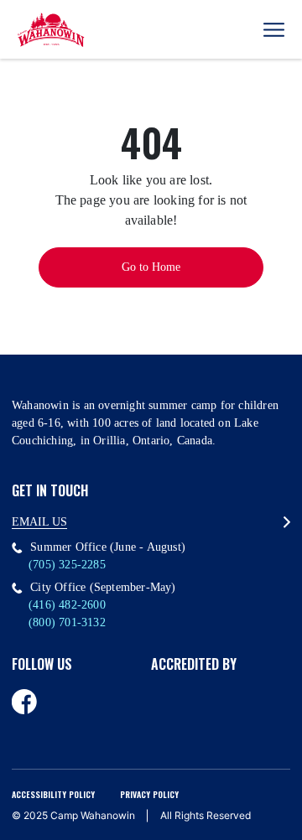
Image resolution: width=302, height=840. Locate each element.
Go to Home (151, 267)
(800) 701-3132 (67, 622)
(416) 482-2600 (67, 605)
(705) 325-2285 (67, 564)
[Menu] (273, 29)
